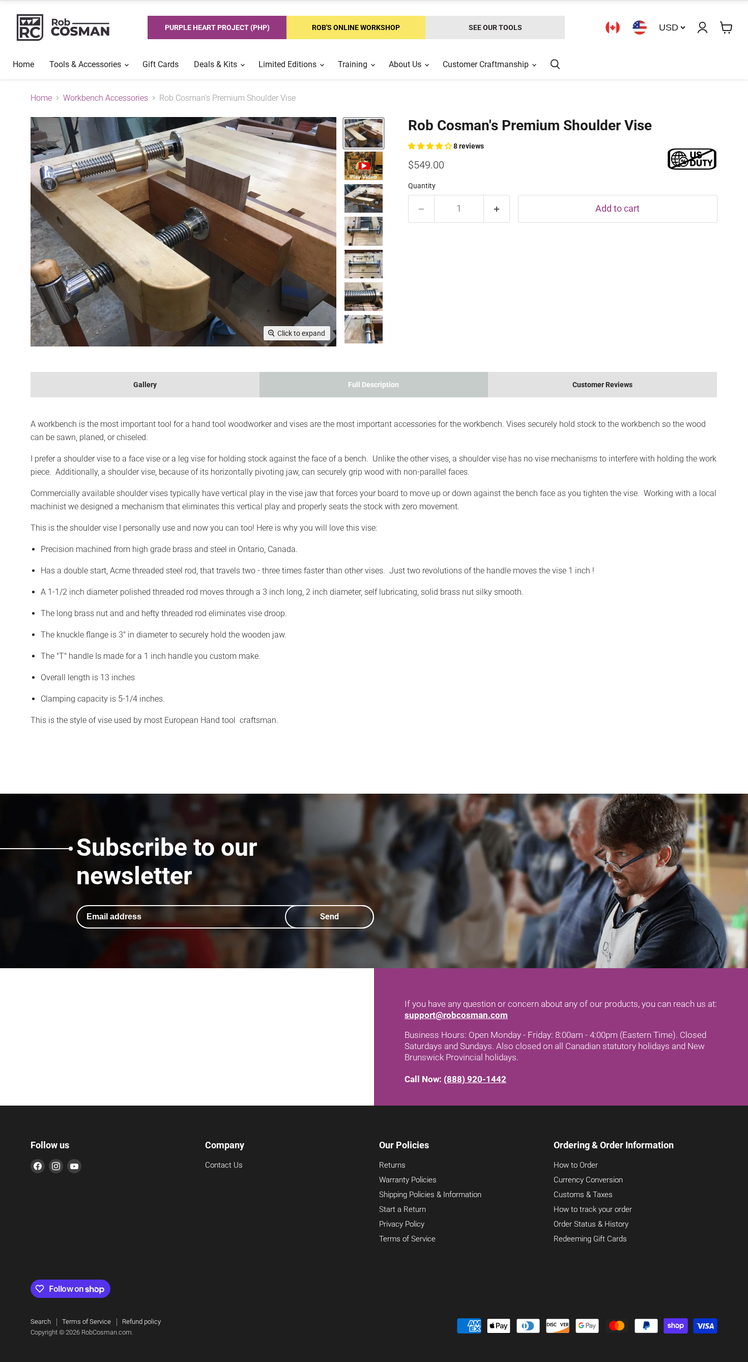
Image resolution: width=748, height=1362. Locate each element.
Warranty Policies (408, 1179)
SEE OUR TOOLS (495, 27)
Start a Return (402, 1209)
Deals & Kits (216, 64)
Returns (392, 1165)
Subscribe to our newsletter (166, 861)
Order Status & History (591, 1224)
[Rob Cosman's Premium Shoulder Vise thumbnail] (363, 133)
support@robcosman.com (456, 1015)
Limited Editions (288, 64)
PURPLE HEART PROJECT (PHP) (217, 27)
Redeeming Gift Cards (590, 1238)
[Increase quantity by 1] (497, 209)
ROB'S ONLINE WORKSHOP (356, 27)
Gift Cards (160, 64)
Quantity (422, 186)
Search (41, 1321)
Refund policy (141, 1321)
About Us (406, 64)
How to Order (576, 1165)
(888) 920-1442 (475, 1079)
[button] (430, 146)
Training (353, 64)
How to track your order (593, 1209)
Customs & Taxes (583, 1194)
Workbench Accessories (105, 98)
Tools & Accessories (86, 64)
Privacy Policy (401, 1224)
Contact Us (224, 1165)
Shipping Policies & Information (430, 1194)
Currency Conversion (588, 1179)
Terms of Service (407, 1238)
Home (23, 64)
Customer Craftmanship (487, 64)
